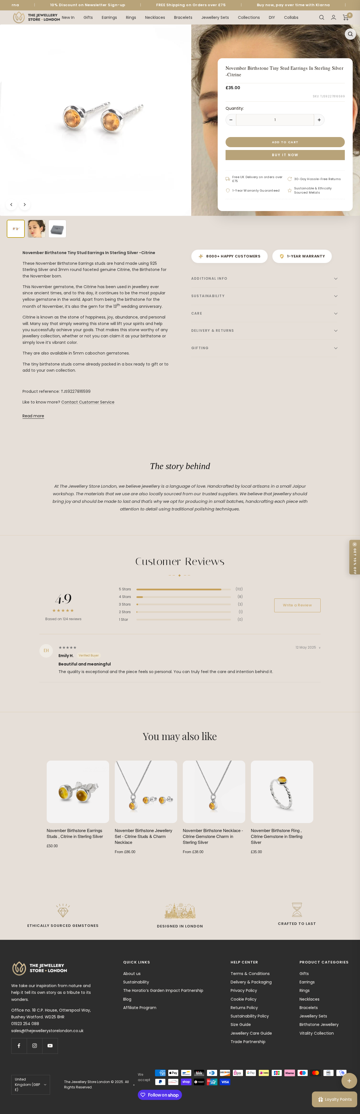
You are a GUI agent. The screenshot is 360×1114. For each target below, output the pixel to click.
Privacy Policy (244, 990)
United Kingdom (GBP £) (27, 1084)
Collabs (291, 17)
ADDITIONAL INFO (209, 278)
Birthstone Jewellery (319, 1024)
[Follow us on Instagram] (34, 1046)
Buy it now (285, 154)
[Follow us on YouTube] (50, 1046)
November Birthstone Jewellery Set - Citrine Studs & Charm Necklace (143, 836)
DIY (272, 17)
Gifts (88, 17)
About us (132, 973)
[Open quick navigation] (349, 1081)
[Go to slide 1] (16, 229)
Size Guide (241, 1024)
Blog (127, 999)
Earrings (109, 17)
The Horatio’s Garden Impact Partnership (163, 990)
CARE (196, 313)
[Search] (321, 17)
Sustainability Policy (250, 1016)
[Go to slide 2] (37, 229)
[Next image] (24, 204)
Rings (131, 17)
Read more (33, 416)
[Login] (333, 17)
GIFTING (200, 348)
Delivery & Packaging (251, 982)
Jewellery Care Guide (251, 1033)
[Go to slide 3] (57, 229)
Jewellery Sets (215, 17)
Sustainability (136, 982)
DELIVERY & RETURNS (212, 330)
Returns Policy (244, 1007)
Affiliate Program (139, 1007)
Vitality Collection (317, 1033)
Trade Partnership (248, 1041)
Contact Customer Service (87, 402)
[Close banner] (354, 544)
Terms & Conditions (250, 973)
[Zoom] (350, 34)
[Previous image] (11, 204)
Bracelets (183, 17)
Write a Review (297, 605)
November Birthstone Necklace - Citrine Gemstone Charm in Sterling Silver (213, 836)
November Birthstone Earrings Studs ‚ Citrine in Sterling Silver (75, 833)
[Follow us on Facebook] (19, 1046)
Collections (249, 17)
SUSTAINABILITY (208, 295)
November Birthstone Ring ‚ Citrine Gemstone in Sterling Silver (276, 836)
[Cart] (346, 17)
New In (68, 17)
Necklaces (155, 17)
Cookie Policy (243, 999)
